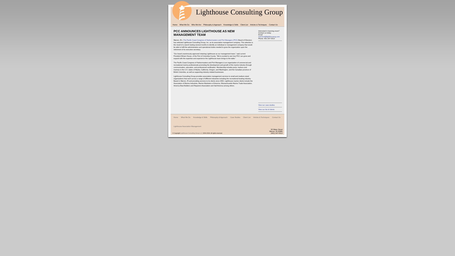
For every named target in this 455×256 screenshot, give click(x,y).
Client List (244, 25)
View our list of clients (266, 109)
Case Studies (235, 117)
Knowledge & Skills (230, 25)
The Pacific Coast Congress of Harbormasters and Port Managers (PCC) (210, 40)
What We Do (184, 25)
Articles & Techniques (258, 25)
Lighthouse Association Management (187, 126)
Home (175, 25)
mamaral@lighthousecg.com (269, 37)
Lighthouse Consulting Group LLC (191, 133)
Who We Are (196, 25)
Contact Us (273, 25)
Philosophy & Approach (212, 25)
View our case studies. (266, 105)
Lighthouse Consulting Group (182, 11)
